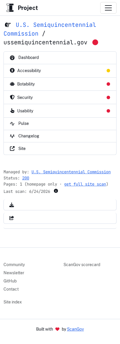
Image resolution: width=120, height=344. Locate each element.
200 (25, 178)
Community (14, 264)
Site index (12, 302)
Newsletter (13, 272)
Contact (11, 289)
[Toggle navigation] (108, 8)
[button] (12, 204)
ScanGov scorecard (81, 264)
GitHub (10, 281)
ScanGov (75, 329)
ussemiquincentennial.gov (45, 42)
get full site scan (85, 184)
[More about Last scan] (55, 190)
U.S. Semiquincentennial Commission (71, 171)
